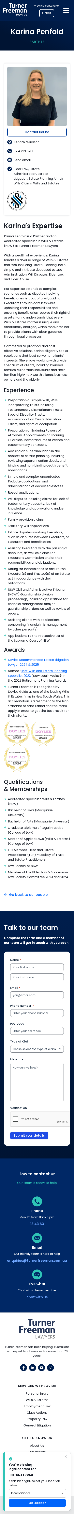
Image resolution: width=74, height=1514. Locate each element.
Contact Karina (37, 132)
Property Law (37, 1419)
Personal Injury (37, 1393)
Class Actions (37, 1412)
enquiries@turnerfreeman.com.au (37, 1260)
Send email (22, 160)
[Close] (66, 1457)
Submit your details (29, 1135)
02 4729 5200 (24, 151)
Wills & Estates (37, 1400)
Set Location (37, 1503)
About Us (37, 1445)
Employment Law (37, 1406)
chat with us (37, 1297)
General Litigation (37, 1425)
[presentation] (40, 1119)
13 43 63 (37, 1224)
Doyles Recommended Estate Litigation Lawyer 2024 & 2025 (38, 662)
